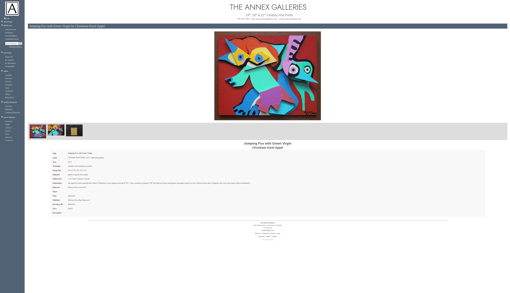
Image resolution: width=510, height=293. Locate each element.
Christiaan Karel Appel (76, 157)
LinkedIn (274, 236)
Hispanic (8, 82)
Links (7, 134)
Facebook (8, 121)
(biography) (99, 158)
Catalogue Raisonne (12, 113)
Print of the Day (10, 30)
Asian (7, 88)
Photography (9, 66)
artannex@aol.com (268, 230)
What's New (8, 26)
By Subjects (9, 60)
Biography (9, 109)
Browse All (9, 57)
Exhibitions (9, 33)
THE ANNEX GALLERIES (267, 7)
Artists (6, 71)
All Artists (8, 75)
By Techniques (10, 63)
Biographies (9, 97)
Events (7, 131)
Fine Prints (7, 53)
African (7, 94)
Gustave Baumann (10, 102)
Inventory (8, 106)
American (8, 78)
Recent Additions (11, 36)
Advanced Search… (15, 47)
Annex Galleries (9, 117)
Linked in (8, 128)
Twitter (7, 125)
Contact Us (9, 140)
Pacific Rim (9, 91)
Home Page (8, 22)
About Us (8, 137)
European (8, 85)
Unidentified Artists (12, 39)
